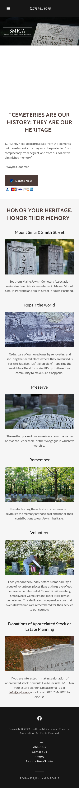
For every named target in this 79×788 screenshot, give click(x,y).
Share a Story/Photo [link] (39, 761)
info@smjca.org (19, 692)
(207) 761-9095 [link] (40, 8)
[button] (8, 8)
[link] (39, 718)
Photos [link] (39, 756)
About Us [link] (39, 746)
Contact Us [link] (39, 751)
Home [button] (39, 742)
